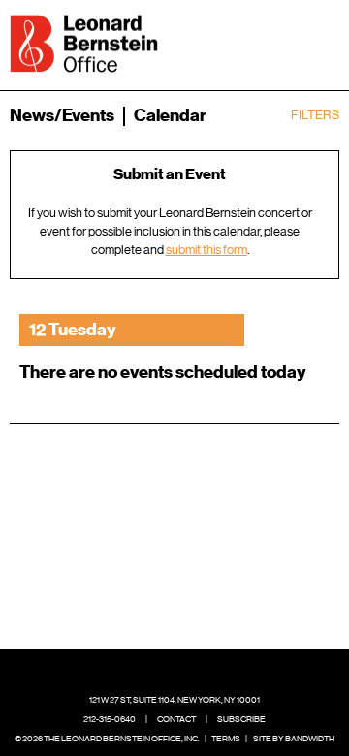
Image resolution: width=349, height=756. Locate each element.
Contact (176, 719)
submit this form (206, 249)
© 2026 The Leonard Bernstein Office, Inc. (107, 738)
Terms (225, 738)
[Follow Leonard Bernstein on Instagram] (190, 670)
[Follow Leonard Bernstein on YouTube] (220, 670)
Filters (315, 115)
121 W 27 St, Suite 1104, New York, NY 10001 (174, 700)
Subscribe (241, 719)
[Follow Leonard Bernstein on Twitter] (160, 670)
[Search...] (263, 41)
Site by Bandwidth (293, 738)
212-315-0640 (109, 719)
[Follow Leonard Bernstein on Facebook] (130, 670)
